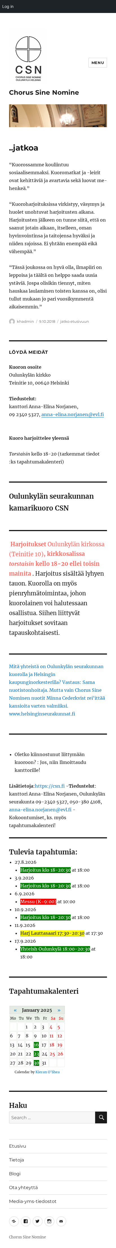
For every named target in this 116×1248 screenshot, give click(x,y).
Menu (98, 62)
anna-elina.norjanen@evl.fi (72, 414)
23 (36, 1054)
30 (36, 1063)
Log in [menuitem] (8, 6)
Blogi (15, 1173)
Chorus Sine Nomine (44, 92)
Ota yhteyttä (23, 1187)
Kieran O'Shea (47, 1072)
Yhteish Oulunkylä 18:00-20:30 (55, 949)
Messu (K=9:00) (38, 901)
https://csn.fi (50, 786)
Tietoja (16, 1160)
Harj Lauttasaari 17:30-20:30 (52, 933)
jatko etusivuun (74, 321)
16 (36, 1045)
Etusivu (17, 1146)
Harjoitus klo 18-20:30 (45, 870)
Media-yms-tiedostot (33, 1201)
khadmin (25, 321)
